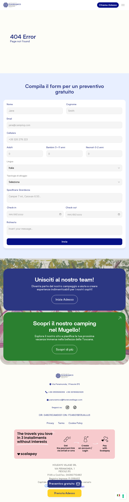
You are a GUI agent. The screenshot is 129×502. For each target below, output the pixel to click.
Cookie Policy (75, 423)
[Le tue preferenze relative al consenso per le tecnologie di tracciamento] (123, 496)
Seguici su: (57, 407)
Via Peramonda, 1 (60, 384)
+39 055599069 (56, 392)
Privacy (50, 423)
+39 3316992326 (75, 392)
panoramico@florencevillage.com (65, 399)
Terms (61, 423)
